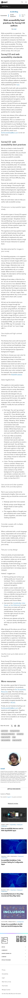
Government (4, 15)
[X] (21, 937)
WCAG (13, 702)
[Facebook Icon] (15, 726)
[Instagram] (21, 940)
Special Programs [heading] (6, 959)
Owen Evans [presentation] (13, 889)
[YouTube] (24, 940)
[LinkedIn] (24, 937)
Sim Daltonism (15, 605)
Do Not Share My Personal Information (11, 993)
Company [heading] (4, 956)
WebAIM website (16, 374)
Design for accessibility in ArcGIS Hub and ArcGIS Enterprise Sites (11, 925)
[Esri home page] (4, 2)
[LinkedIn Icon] (18, 726)
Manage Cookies (6, 989)
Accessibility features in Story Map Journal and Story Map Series (12, 895)
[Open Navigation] (26, 2)
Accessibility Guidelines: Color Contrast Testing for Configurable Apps (12, 862)
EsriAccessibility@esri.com (9, 132)
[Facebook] (17, 937)
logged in (9, 797)
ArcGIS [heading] (3, 946)
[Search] (22, 2)
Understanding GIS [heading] (6, 953)
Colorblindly (17, 603)
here (17, 85)
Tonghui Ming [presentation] (13, 824)
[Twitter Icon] (11, 726)
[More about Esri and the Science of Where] (5, 940)
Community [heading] (4, 950)
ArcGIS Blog (5, 6)
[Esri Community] (17, 940)
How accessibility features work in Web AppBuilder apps (12, 829)
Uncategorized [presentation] (20, 921)
